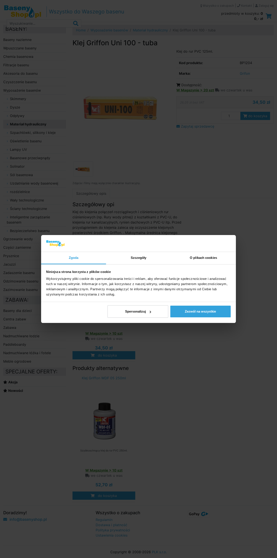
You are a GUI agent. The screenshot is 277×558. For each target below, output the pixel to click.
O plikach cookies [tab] (203, 258)
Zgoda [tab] (74, 258)
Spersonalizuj (135, 311)
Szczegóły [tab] (139, 258)
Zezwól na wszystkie (200, 311)
